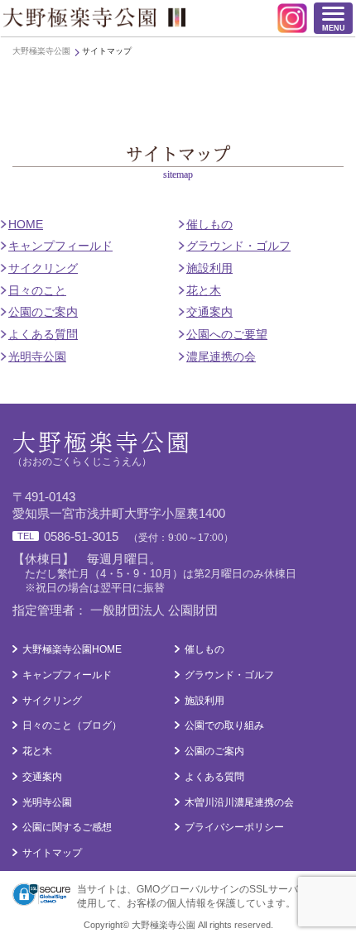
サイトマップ (52, 853)
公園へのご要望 (226, 334)
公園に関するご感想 (67, 827)
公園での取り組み (224, 725)
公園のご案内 (43, 311)
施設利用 (209, 268)
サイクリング (43, 268)
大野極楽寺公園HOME (72, 649)
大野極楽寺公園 (94, 17)
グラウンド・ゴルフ (238, 245)
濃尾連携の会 (221, 356)
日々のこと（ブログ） (72, 725)
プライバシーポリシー (234, 827)
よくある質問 (43, 334)
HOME (25, 224)
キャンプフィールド (60, 245)
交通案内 (209, 311)
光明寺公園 (37, 356)
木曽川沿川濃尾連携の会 (239, 802)
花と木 (203, 290)
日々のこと (37, 290)
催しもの (209, 224)
